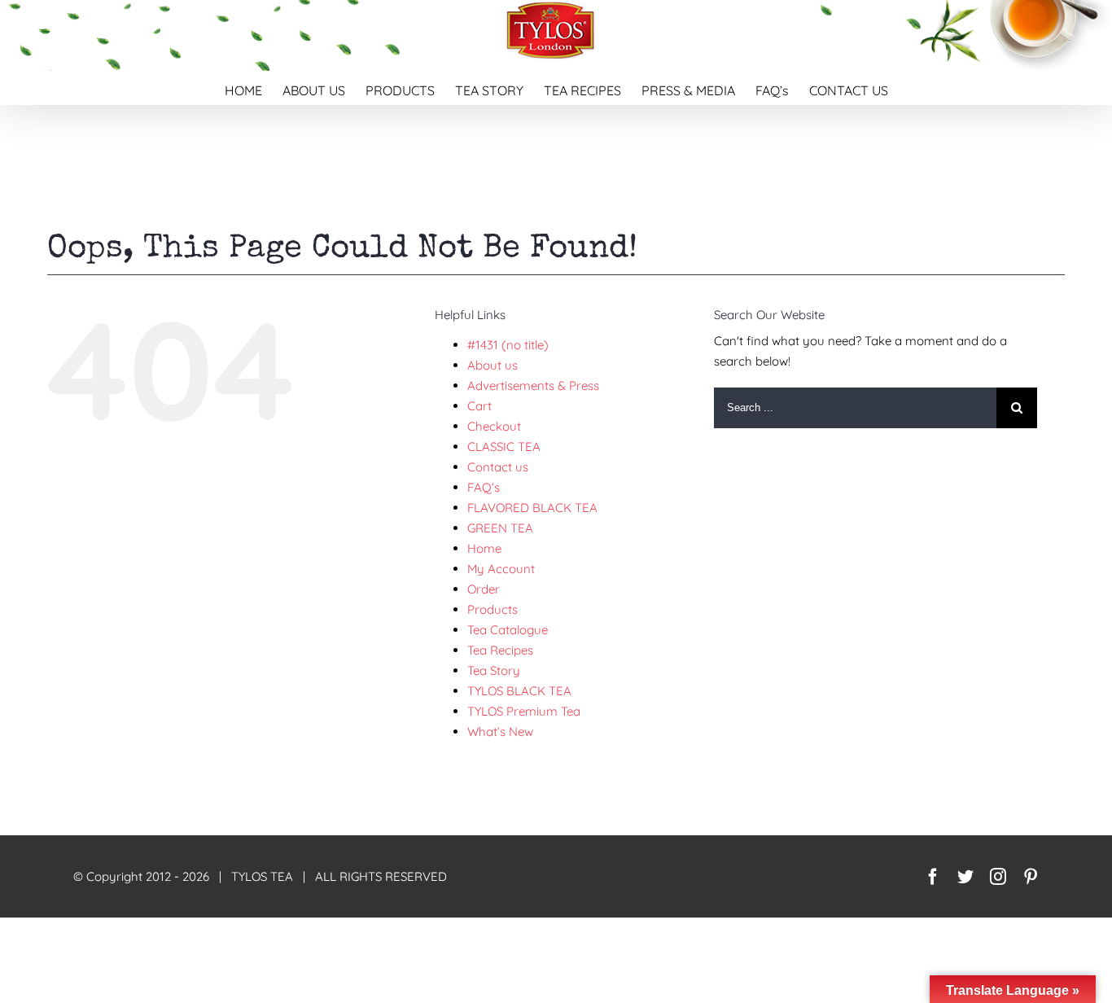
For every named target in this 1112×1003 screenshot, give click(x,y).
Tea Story (493, 670)
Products (492, 609)
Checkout (494, 426)
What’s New (500, 731)
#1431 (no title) (508, 345)
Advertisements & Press (533, 385)
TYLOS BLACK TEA (519, 691)
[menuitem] (253, 88)
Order (483, 589)
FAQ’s (483, 487)
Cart (479, 406)
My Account (501, 568)
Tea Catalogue (507, 629)
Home (484, 548)
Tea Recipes (500, 650)
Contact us (497, 467)
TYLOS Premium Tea (523, 711)
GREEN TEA (500, 528)
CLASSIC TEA (504, 446)
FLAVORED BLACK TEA (532, 507)
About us (492, 365)
